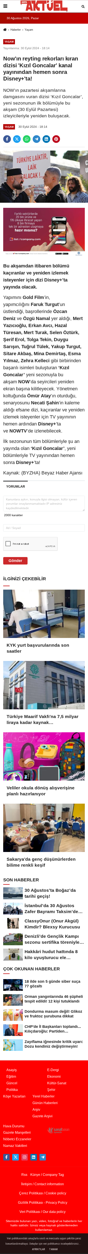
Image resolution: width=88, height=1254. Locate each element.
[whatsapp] (27, 139)
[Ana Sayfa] (5, 30)
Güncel (11, 1083)
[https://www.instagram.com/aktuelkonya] (24, 1157)
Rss (24, 1174)
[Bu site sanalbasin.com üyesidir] (58, 1130)
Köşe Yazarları (14, 1096)
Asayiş (11, 1070)
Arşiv (36, 1109)
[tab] (15, 486)
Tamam (53, 1249)
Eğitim (11, 1076)
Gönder (15, 561)
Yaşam (29, 29)
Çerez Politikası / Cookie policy (42, 1193)
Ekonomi (54, 1076)
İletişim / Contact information (42, 1184)
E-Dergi (53, 1070)
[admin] (43, 1157)
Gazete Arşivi (42, 1116)
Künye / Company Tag (47, 1174)
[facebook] (7, 139)
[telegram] (36, 139)
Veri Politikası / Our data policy (42, 1212)
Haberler (15, 29)
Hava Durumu (13, 1126)
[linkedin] (46, 139)
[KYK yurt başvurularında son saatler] (44, 614)
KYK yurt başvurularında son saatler (38, 648)
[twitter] (17, 139)
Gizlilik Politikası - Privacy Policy (42, 1202)
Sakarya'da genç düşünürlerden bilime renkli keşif (41, 862)
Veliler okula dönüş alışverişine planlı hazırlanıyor (41, 790)
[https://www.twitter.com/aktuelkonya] (15, 1157)
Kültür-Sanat (56, 1083)
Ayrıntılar (38, 1249)
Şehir (51, 1090)
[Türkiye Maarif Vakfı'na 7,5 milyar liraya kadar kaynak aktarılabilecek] (44, 685)
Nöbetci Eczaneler (17, 1139)
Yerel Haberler (43, 1096)
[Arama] (83, 6)
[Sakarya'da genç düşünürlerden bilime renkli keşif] (44, 828)
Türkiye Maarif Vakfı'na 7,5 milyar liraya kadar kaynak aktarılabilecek (42, 719)
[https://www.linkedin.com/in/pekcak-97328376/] (33, 1157)
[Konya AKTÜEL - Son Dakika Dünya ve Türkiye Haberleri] (44, 6)
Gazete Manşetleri (17, 1132)
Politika (12, 1090)
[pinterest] (56, 139)
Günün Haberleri (45, 1103)
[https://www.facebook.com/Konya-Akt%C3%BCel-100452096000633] (6, 1157)
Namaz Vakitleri (15, 1146)
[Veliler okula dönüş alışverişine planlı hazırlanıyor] (44, 756)
